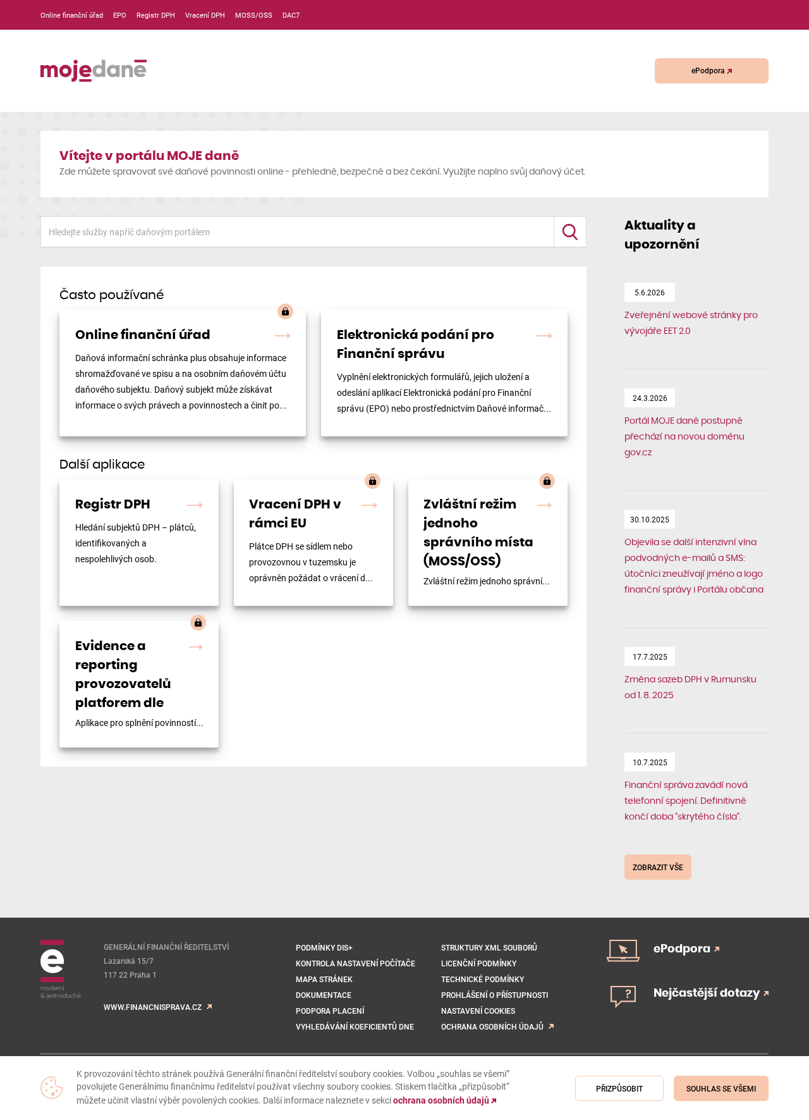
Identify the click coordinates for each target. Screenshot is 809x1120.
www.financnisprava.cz (153, 1007)
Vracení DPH (205, 15)
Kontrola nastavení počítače (355, 963)
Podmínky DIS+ (324, 947)
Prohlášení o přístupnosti (494, 995)
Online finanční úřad (71, 15)
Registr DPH (156, 15)
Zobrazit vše (658, 867)
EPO (119, 15)
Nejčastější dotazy (708, 993)
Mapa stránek (324, 979)
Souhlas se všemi (721, 1088)
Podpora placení (330, 1011)
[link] (182, 373)
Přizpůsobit (619, 1088)
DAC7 (291, 15)
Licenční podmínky (478, 963)
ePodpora (709, 70)
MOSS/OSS (253, 15)
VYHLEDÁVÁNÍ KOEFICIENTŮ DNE (355, 1026)
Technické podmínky (482, 979)
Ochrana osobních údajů (492, 1026)
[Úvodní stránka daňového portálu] (93, 70)
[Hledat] (570, 232)
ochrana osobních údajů (442, 1100)
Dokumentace (323, 995)
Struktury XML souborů (489, 947)
